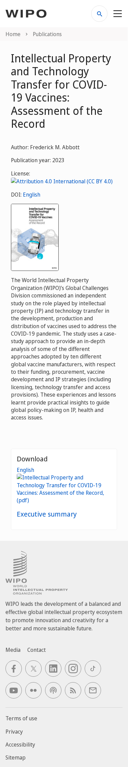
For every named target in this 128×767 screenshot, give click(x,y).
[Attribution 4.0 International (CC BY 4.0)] (62, 181)
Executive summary (47, 514)
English (31, 194)
